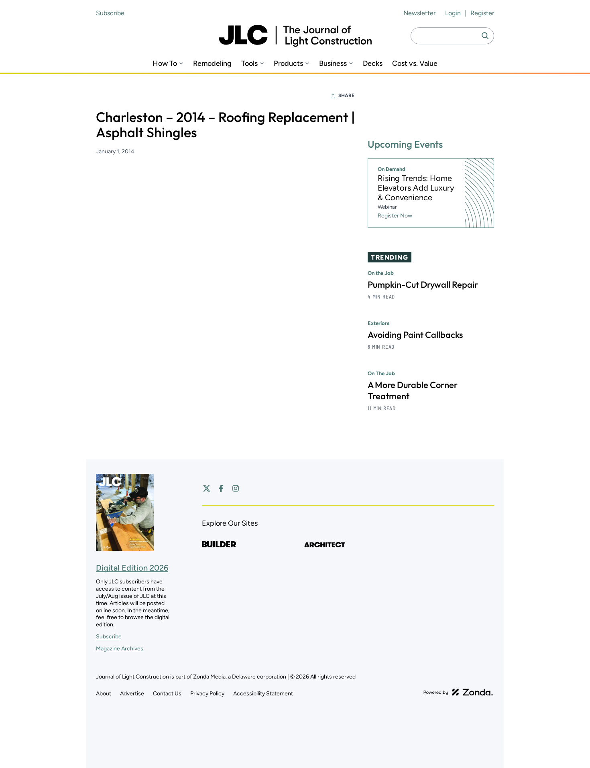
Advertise (132, 693)
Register (482, 13)
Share (346, 95)
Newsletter (419, 13)
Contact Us (167, 693)
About (103, 693)
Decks (372, 63)
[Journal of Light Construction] (295, 36)
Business (333, 63)
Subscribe (110, 13)
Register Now (395, 215)
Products (288, 63)
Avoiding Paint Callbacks (415, 334)
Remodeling (212, 63)
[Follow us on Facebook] (221, 488)
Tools (249, 63)
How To (165, 63)
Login (453, 13)
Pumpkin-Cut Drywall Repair (423, 284)
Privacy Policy (207, 693)
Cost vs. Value (414, 63)
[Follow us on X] (207, 488)
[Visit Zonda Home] (458, 692)
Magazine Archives (119, 648)
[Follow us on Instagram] (235, 488)
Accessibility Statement (263, 693)
